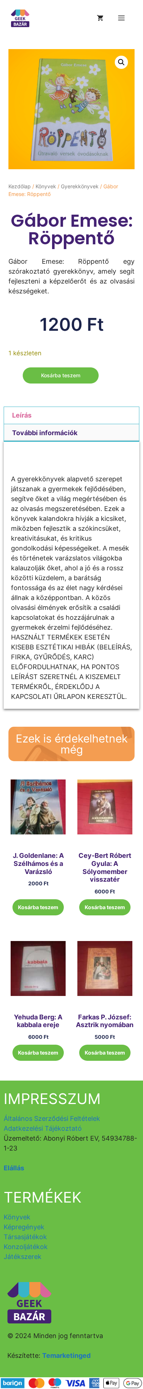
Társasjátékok (25, 1237)
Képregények (24, 1227)
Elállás (14, 1168)
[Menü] (121, 18)
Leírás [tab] (22, 415)
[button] (121, 62)
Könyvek (46, 186)
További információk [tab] (44, 433)
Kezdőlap (19, 186)
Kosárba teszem (60, 375)
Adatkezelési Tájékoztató (43, 1128)
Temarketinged (66, 1355)
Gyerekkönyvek (80, 186)
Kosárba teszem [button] (38, 907)
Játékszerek (22, 1256)
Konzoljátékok (26, 1247)
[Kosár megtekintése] (100, 18)
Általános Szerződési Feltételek (52, 1118)
